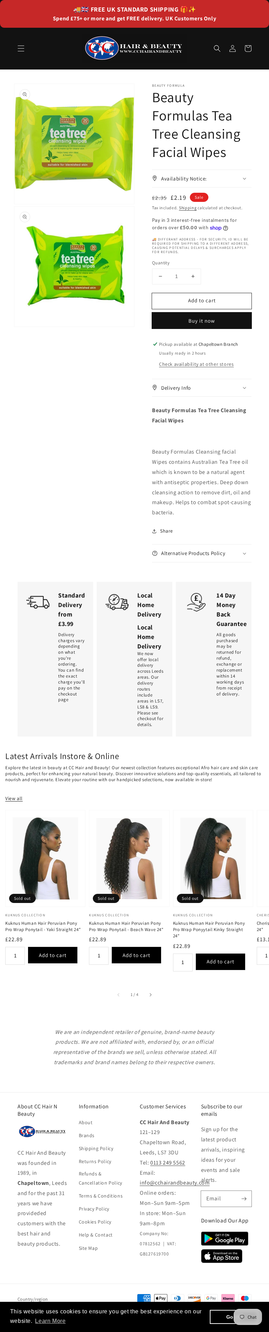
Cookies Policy (95, 1222)
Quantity (161, 263)
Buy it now (201, 320)
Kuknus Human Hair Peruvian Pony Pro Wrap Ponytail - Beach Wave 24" (126, 926)
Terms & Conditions (101, 1196)
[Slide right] (150, 995)
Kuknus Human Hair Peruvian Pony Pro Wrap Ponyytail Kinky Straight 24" (209, 929)
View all (14, 798)
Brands (87, 1135)
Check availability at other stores (196, 364)
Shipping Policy (96, 1148)
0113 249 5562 (167, 1162)
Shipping (188, 207)
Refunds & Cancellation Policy (100, 1178)
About (86, 1122)
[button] (21, 48)
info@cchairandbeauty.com (174, 1182)
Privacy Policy (94, 1209)
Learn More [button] (50, 1321)
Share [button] (166, 531)
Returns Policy (95, 1161)
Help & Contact (96, 1235)
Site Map (88, 1248)
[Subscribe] (243, 1198)
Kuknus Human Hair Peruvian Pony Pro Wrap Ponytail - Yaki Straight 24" (43, 926)
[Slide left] (118, 995)
